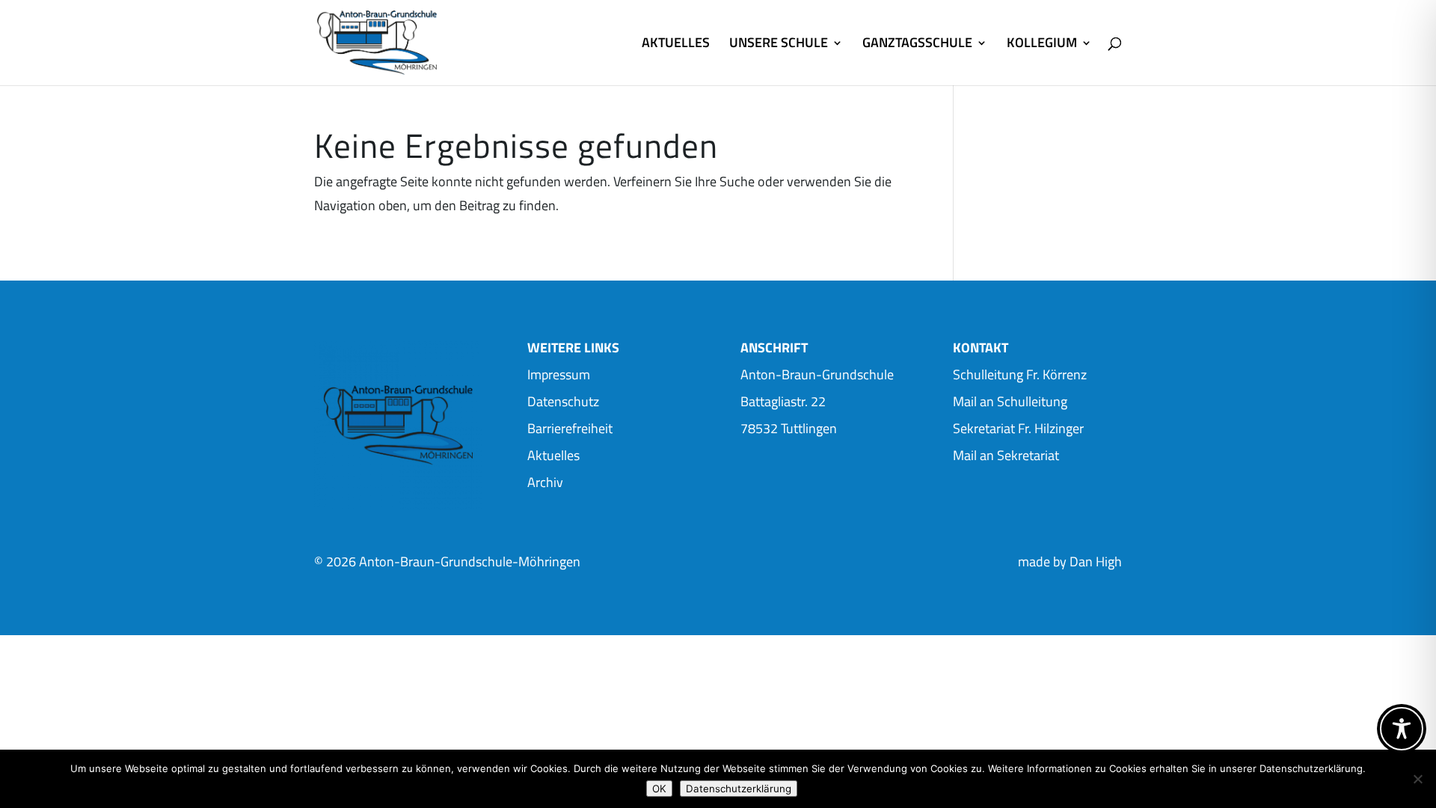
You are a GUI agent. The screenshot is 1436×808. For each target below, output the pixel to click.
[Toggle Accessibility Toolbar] (1401, 729)
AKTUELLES (676, 44)
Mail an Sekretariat (1006, 455)
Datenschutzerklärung (738, 789)
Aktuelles (553, 455)
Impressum (558, 374)
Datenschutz (563, 401)
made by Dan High (1070, 561)
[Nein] (1417, 778)
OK (659, 789)
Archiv (545, 482)
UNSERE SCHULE (778, 44)
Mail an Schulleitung (1010, 401)
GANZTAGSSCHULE (917, 44)
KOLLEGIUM (1042, 44)
